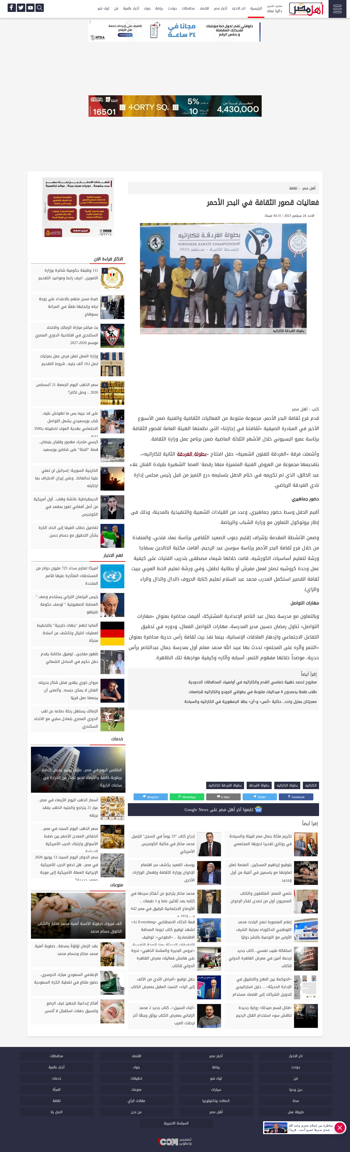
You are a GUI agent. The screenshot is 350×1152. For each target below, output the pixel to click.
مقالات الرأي (136, 1101)
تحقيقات (136, 1078)
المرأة (56, 1089)
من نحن (136, 1112)
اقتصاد (204, 8)
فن (116, 8)
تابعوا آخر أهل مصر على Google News (220, 810)
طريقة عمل (296, 1112)
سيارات (216, 1089)
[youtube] (30, 8)
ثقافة (56, 1101)
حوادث (172, 8)
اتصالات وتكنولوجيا (216, 1101)
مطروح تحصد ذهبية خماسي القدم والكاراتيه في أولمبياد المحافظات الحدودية (252, 682)
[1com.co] (175, 1142)
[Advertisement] (223, 369)
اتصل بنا (56, 1112)
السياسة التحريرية (176, 1123)
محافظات (188, 8)
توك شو (103, 8)
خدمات (56, 1078)
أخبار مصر (220, 8)
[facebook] (12, 8)
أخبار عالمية (131, 8)
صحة (296, 1101)
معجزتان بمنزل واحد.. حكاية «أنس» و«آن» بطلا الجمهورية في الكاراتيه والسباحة (250, 701)
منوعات (136, 1089)
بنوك (147, 8)
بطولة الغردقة (191, 454)
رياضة (159, 8)
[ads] (175, 31)
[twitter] (21, 8)
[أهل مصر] (306, 9)
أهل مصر (300, 409)
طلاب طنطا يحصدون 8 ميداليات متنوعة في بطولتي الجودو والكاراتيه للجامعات (253, 691)
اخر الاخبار (238, 8)
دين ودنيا (295, 1089)
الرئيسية (256, 8)
